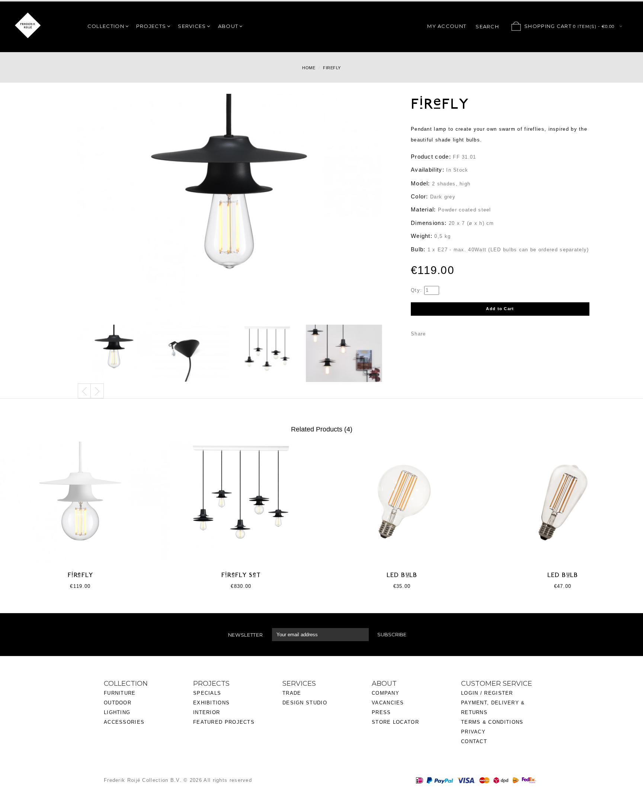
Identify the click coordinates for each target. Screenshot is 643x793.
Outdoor (117, 703)
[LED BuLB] (402, 501)
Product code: (431, 156)
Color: (419, 196)
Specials (207, 693)
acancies (389, 703)
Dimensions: (429, 223)
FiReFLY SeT (241, 575)
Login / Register (487, 693)
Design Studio (304, 703)
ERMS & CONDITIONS (493, 722)
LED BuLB (402, 575)
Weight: (421, 236)
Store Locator (395, 722)
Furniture (120, 693)
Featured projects (224, 722)
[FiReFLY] (114, 353)
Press (381, 712)
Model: (420, 183)
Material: (423, 209)
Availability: (427, 169)
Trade (291, 693)
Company (385, 693)
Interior (206, 712)
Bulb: (418, 249)
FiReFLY (80, 575)
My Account (446, 26)
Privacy (473, 732)
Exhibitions (211, 703)
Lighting (117, 712)
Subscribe (391, 634)
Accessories (124, 722)
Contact (474, 741)
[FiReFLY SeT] (241, 501)
